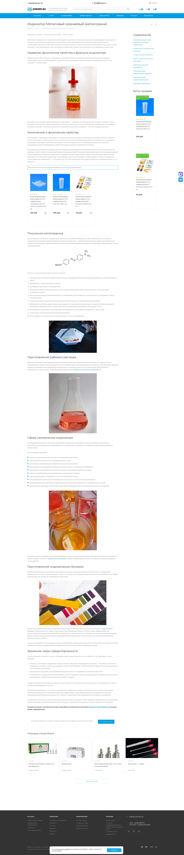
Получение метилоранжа (143, 55)
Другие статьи (92, 781)
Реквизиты (52, 823)
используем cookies (62, 849)
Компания (53, 816)
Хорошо (114, 850)
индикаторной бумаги (99, 707)
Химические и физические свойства (143, 50)
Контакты (52, 825)
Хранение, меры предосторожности (140, 78)
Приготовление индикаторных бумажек (142, 72)
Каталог (31, 816)
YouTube (139, 829)
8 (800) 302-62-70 (35, 3)
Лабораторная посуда (34, 820)
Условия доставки (82, 823)
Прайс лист (53, 831)
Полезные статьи (111, 831)
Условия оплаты (81, 820)
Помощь (109, 816)
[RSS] (151, 24)
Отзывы (52, 834)
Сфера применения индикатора (141, 66)
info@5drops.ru (100, 3)
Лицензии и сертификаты (57, 820)
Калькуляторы (110, 834)
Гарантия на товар (82, 825)
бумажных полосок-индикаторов (88, 370)
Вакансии (52, 828)
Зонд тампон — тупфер (136, 764)
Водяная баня (66, 764)
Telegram (134, 829)
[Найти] (128, 9)
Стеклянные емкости (34, 830)
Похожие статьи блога (141, 84)
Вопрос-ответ (110, 820)
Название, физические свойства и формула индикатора (142, 42)
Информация (81, 816)
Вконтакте (129, 829)
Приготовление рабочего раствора (143, 60)
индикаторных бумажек (57, 559)
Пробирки (30, 827)
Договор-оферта (82, 828)
